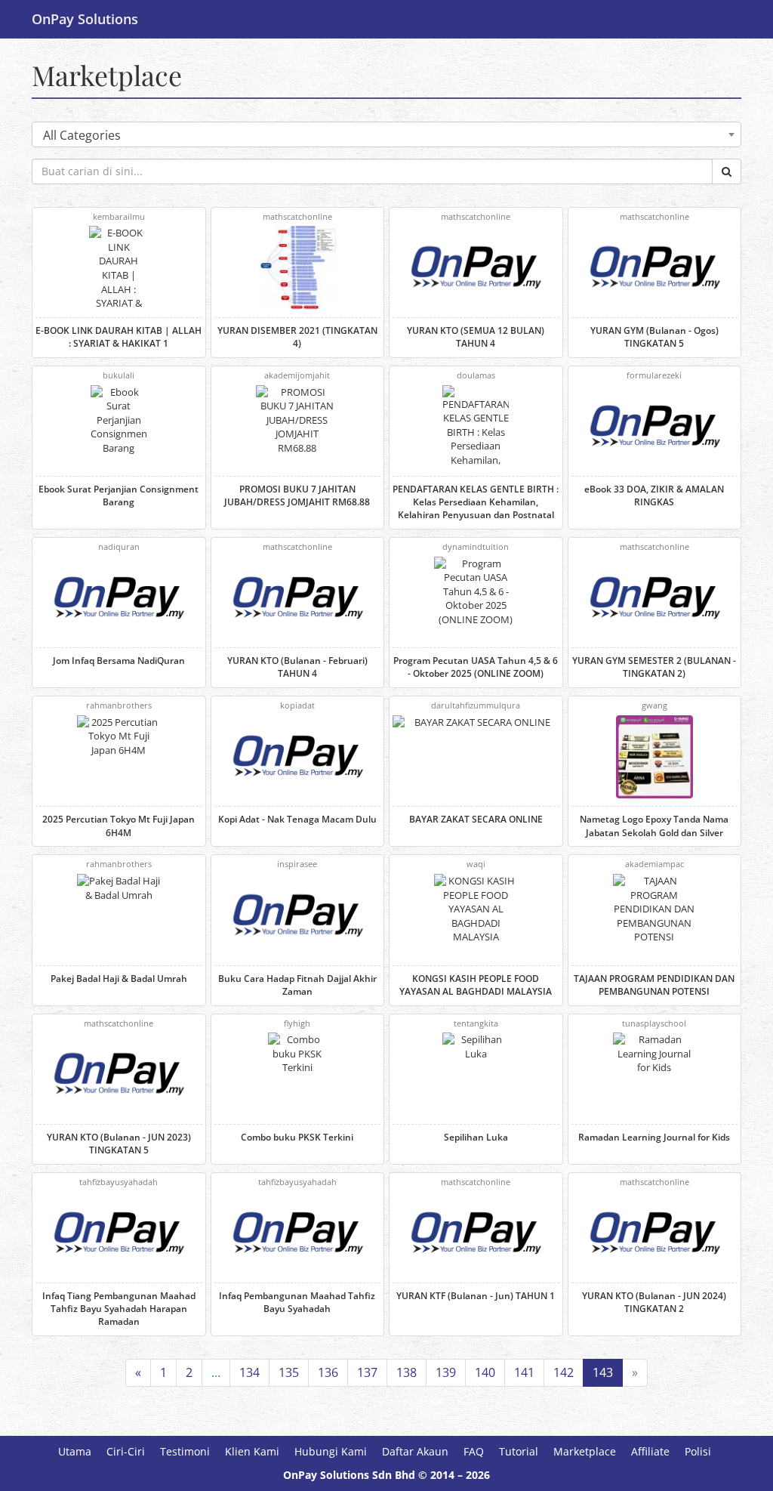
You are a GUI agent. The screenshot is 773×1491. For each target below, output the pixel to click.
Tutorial (518, 1451)
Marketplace (107, 75)
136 (328, 1372)
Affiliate (650, 1451)
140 (485, 1372)
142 (563, 1372)
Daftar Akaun (415, 1451)
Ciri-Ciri (125, 1451)
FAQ (473, 1451)
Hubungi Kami (330, 1451)
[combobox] (386, 134)
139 (446, 1372)
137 (367, 1372)
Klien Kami (252, 1451)
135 (289, 1372)
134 (249, 1372)
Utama (74, 1451)
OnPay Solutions (85, 19)
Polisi (698, 1451)
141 (524, 1372)
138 (406, 1372)
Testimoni (185, 1451)
